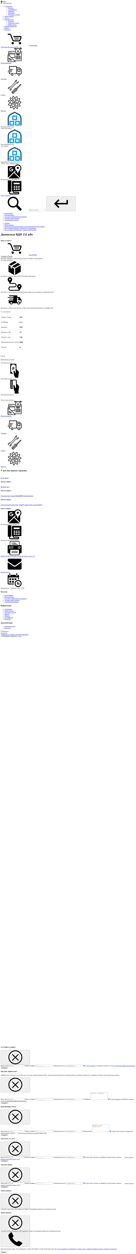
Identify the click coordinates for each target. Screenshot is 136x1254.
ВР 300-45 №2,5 (5, 487)
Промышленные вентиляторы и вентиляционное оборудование (24, 226)
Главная (6, 223)
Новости (11, 8)
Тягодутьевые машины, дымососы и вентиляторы (20, 228)
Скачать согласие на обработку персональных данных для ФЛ (32, 1133)
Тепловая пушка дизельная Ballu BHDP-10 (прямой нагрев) (17, 496)
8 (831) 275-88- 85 (6, 556)
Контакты (7, 29)
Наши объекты (9, 611)
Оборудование (9, 16)
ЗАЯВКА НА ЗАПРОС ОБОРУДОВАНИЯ (14, 634)
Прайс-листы (12, 24)
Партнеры (11, 13)
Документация (9, 19)
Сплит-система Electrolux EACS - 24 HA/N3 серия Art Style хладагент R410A (21, 505)
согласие (92, 1066)
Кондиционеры (9, 215)
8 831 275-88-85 (6, 195)
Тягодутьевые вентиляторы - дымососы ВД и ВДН (20, 230)
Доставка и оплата (14, 14)
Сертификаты (12, 9)
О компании (8, 6)
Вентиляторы (8, 213)
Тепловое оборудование (12, 218)
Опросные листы (13, 23)
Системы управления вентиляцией (15, 217)
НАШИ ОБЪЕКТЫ (10, 26)
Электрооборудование (11, 220)
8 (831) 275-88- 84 (17, 556)
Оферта (6, 28)
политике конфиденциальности (125, 1066)
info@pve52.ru (5, 572)
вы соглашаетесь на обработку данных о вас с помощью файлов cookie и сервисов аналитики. (87, 1249)
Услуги (6, 18)
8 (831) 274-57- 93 (29, 556)
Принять (3, 1252)
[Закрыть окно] (15, 1057)
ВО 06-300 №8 (5, 478)
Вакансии (11, 11)
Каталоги (11, 21)
